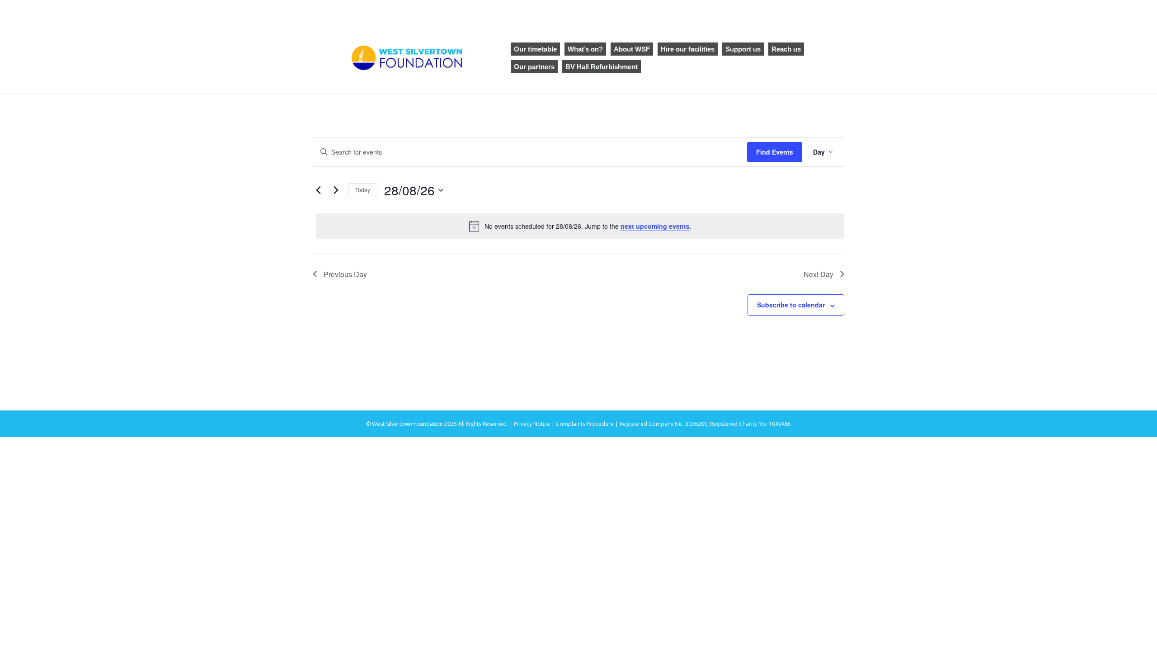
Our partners (534, 67)
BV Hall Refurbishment (601, 67)
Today (362, 189)
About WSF (632, 49)
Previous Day (345, 274)
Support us (743, 49)
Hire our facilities (688, 49)
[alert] (580, 226)
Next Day (818, 274)
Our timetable (535, 49)
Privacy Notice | (535, 424)
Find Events (774, 151)
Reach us (786, 49)
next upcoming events (655, 226)
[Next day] (335, 190)
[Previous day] (318, 190)
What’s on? (585, 49)
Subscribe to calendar (791, 304)
